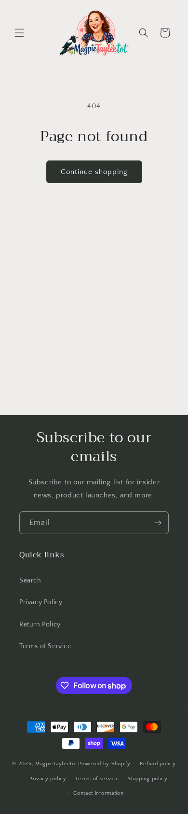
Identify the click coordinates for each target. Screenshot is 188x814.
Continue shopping (94, 172)
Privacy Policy (40, 602)
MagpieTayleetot (56, 764)
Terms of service (97, 779)
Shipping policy (148, 779)
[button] (19, 33)
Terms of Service (45, 646)
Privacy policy (48, 779)
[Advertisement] (94, 316)
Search (30, 580)
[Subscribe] (157, 522)
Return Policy (40, 624)
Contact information (98, 793)
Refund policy (158, 764)
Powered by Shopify (104, 764)
